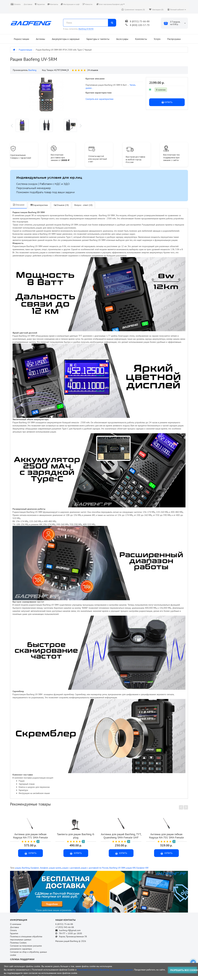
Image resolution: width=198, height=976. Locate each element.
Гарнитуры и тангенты (97, 38)
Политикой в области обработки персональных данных (105, 969)
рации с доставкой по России (94, 867)
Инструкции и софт (71, 4)
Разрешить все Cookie (183, 970)
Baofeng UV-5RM (117, 867)
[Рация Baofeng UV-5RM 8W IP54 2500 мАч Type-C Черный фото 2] (70, 125)
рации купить (55, 867)
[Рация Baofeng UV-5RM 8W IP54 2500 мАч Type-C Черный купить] (22, 125)
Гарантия (41, 4)
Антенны (40, 38)
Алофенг (44, 867)
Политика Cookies (18, 942)
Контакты (54, 4)
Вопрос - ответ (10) (83, 205)
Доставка (27, 4)
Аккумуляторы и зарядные (65, 38)
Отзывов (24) (62, 205)
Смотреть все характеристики (99, 99)
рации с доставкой (71, 867)
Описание (19, 204)
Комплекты (140, 38)
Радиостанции (21, 38)
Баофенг (35, 867)
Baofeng (26, 867)
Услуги (156, 38)
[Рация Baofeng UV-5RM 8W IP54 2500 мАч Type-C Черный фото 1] (46, 125)
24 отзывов (92, 70)
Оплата (16, 4)
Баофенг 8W (142, 867)
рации (18, 867)
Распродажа (174, 38)
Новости (88, 4)
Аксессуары (122, 38)
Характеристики (40, 205)
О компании (15, 924)
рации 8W (131, 867)
